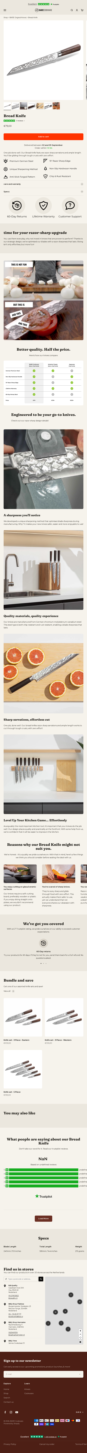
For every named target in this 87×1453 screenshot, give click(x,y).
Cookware (29, 1393)
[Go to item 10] (56, 106)
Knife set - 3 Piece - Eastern (16, 1040)
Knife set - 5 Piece (12, 1092)
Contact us (8, 1402)
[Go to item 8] (48, 106)
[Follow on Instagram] (10, 1412)
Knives (27, 1389)
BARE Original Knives (18, 18)
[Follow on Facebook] (5, 1412)
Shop (6, 18)
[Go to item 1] (7, 106)
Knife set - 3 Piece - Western (58, 1040)
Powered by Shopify (12, 1424)
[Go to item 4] (23, 106)
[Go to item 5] (31, 106)
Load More (43, 1219)
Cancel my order (46, 1444)
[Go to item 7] (40, 106)
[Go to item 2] (15, 106)
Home (6, 1389)
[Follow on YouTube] (16, 1412)
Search (7, 1398)
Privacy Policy (10, 1444)
